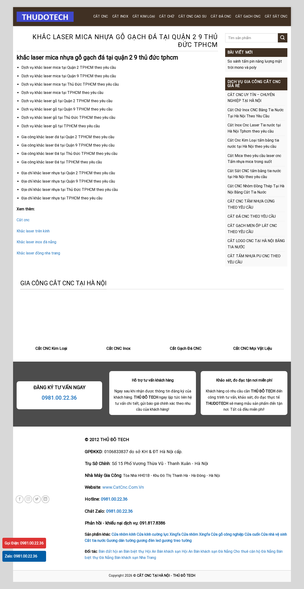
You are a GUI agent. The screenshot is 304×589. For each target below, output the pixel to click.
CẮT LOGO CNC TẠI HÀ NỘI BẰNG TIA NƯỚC (256, 244)
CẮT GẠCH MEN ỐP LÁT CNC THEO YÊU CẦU (252, 228)
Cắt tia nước (95, 540)
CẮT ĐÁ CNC (221, 16)
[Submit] (282, 37)
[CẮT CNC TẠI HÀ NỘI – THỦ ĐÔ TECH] (50, 17)
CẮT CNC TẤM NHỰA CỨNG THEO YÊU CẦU (251, 204)
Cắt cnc (23, 220)
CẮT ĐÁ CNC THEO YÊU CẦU (252, 216)
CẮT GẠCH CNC (247, 16)
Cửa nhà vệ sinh (274, 534)
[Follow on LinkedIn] (45, 499)
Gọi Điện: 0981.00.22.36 (24, 543)
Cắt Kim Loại (144, 16)
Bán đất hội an (111, 551)
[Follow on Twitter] (37, 499)
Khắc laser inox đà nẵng (36, 242)
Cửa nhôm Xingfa (195, 534)
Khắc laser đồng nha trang (38, 253)
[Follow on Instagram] (28, 499)
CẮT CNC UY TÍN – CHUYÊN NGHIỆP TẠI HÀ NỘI (251, 97)
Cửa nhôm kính (124, 534)
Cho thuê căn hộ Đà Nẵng (254, 551)
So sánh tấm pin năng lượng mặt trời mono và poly (255, 64)
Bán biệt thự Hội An (140, 551)
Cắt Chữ (166, 16)
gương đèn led (149, 540)
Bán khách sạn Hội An (175, 551)
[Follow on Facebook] (20, 499)
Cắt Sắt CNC (276, 16)
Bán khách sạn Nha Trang (135, 557)
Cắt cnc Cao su (192, 16)
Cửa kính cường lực (153, 534)
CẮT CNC (100, 16)
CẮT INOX (120, 16)
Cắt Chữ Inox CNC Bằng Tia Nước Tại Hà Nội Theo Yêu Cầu (256, 113)
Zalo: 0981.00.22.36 (21, 556)
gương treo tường (177, 540)
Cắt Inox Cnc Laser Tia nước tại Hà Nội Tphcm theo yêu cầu (254, 128)
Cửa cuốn (252, 534)
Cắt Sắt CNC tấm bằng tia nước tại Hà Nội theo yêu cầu (254, 174)
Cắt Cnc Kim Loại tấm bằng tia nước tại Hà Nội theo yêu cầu (253, 143)
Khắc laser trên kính (33, 231)
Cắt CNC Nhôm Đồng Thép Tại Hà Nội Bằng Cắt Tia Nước (256, 189)
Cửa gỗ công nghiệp (227, 534)
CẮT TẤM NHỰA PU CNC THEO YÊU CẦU (254, 259)
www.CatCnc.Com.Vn (123, 487)
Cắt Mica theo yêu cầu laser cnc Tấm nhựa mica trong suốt (254, 158)
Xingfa (175, 534)
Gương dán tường (121, 540)
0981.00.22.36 (59, 398)
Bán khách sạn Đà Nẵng (213, 551)
